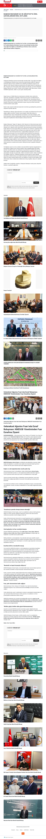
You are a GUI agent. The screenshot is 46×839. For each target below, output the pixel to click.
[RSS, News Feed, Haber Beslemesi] (23, 833)
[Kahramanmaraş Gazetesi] (7, 1)
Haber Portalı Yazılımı (9, 837)
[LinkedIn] (9, 40)
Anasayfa (7, 9)
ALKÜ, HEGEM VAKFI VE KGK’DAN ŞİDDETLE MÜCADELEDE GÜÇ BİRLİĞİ (25, 5)
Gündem (11, 9)
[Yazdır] (13, 40)
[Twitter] (7, 40)
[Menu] (38, 2)
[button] (36, 40)
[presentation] (7, 5)
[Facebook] (4, 40)
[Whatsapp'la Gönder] (11, 40)
